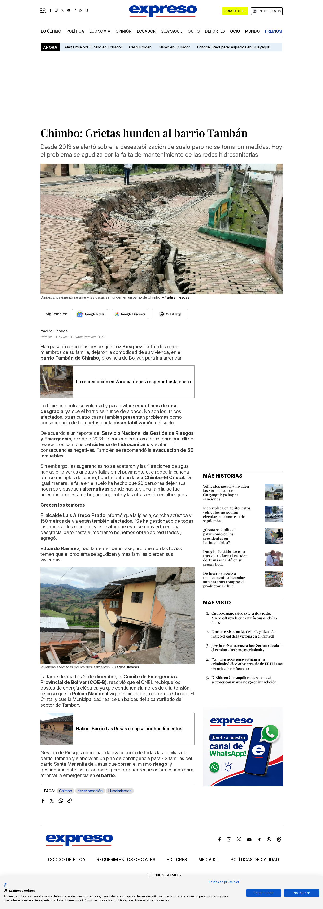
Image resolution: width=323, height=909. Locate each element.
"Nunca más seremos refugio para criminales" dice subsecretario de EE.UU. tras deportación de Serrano (246, 664)
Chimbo (65, 790)
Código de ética (66, 859)
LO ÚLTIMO (51, 31)
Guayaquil (172, 31)
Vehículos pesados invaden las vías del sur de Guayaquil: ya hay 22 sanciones (226, 492)
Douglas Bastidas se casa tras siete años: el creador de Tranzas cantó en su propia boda (225, 558)
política (75, 31)
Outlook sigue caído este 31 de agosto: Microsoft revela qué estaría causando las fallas (244, 618)
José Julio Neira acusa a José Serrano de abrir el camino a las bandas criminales (246, 647)
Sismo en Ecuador (174, 47)
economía (99, 31)
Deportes (215, 31)
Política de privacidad (224, 882)
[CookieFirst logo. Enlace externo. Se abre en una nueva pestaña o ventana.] (5, 885)
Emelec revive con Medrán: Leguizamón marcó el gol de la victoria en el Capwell (243, 634)
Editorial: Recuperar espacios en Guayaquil (233, 47)
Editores (177, 859)
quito (194, 31)
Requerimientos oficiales (126, 859)
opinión (124, 31)
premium (273, 31)
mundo (252, 31)
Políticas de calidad (255, 859)
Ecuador (146, 31)
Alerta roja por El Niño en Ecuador (93, 47)
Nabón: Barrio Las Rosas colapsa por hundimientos (129, 728)
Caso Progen (140, 47)
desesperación (90, 790)
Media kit (208, 859)
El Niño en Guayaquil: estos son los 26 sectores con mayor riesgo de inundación (244, 679)
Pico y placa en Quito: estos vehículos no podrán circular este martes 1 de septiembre (226, 514)
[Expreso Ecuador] (79, 844)
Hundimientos (119, 790)
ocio (235, 31)
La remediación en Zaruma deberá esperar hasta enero (133, 381)
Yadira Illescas (54, 331)
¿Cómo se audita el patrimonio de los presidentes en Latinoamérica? (219, 536)
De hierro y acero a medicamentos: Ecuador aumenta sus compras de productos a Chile (224, 579)
